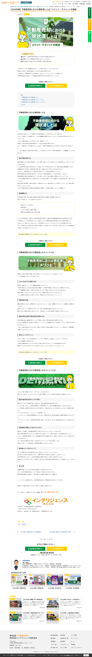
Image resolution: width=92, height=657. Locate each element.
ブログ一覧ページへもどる (46, 539)
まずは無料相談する (58, 86)
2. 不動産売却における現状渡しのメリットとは (32, 99)
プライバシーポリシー (76, 647)
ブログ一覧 (60, 4)
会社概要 (88, 4)
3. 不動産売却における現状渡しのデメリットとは (33, 102)
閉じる (86, 655)
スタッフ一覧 (43, 234)
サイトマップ (74, 638)
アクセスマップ (64, 644)
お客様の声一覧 (64, 638)
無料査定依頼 (54, 635)
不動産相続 (82, 4)
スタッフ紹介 (67, 4)
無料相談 (53, 638)
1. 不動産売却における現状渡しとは (29, 97)
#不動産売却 (24, 524)
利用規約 (73, 644)
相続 (30, 575)
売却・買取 (26, 14)
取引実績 (62, 635)
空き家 (48, 575)
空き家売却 (75, 4)
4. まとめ (23, 104)
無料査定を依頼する (36, 86)
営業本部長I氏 (26, 560)
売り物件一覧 (54, 647)
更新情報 (53, 641)
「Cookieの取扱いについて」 (68, 655)
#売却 (19, 524)
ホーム (54, 4)
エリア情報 (74, 635)
